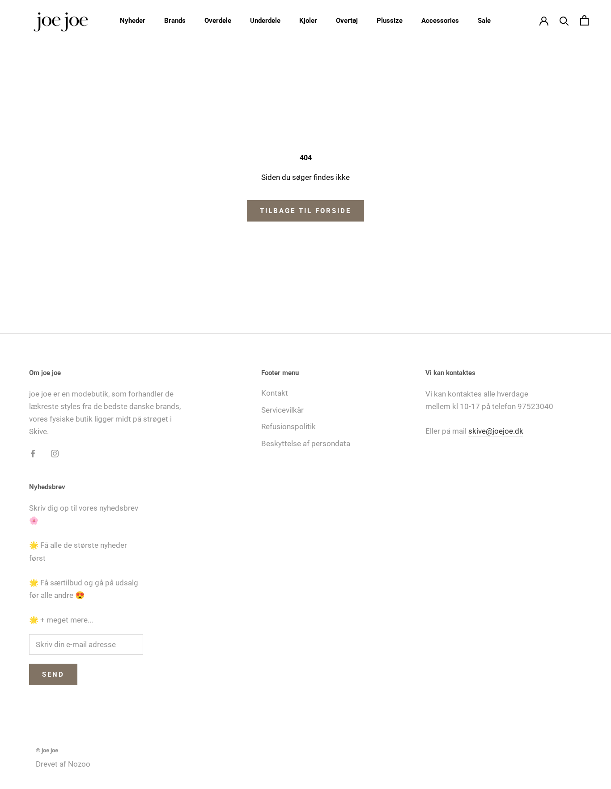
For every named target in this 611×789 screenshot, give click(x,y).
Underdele (265, 21)
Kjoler (308, 21)
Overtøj (347, 21)
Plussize (390, 21)
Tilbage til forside (305, 211)
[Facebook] (33, 453)
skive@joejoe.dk (495, 430)
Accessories (440, 21)
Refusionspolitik (288, 426)
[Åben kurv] (584, 20)
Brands (175, 21)
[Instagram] (55, 453)
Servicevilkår (282, 409)
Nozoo (79, 763)
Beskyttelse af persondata (305, 443)
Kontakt (274, 392)
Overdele (217, 21)
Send (53, 674)
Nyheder (132, 21)
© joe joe (47, 750)
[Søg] (564, 20)
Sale (484, 21)
